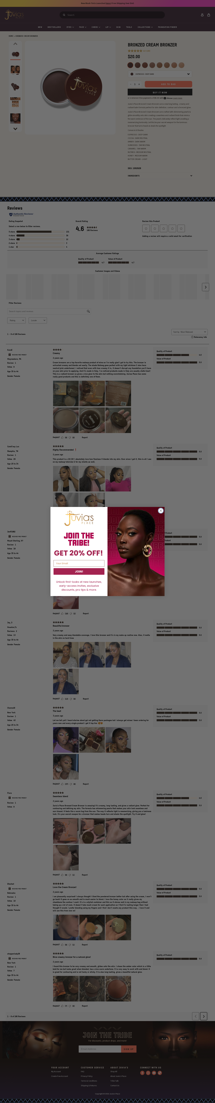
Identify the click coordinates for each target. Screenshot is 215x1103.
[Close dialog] (160, 510)
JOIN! (79, 571)
